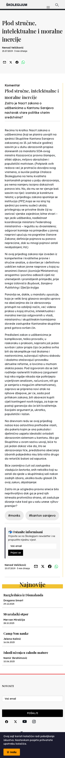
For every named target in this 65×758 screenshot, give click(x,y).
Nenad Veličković (13, 47)
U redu (11, 752)
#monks (14, 516)
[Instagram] (33, 725)
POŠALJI (32, 713)
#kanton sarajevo (42, 516)
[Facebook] (6, 725)
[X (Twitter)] (15, 725)
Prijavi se (15, 552)
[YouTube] (24, 725)
